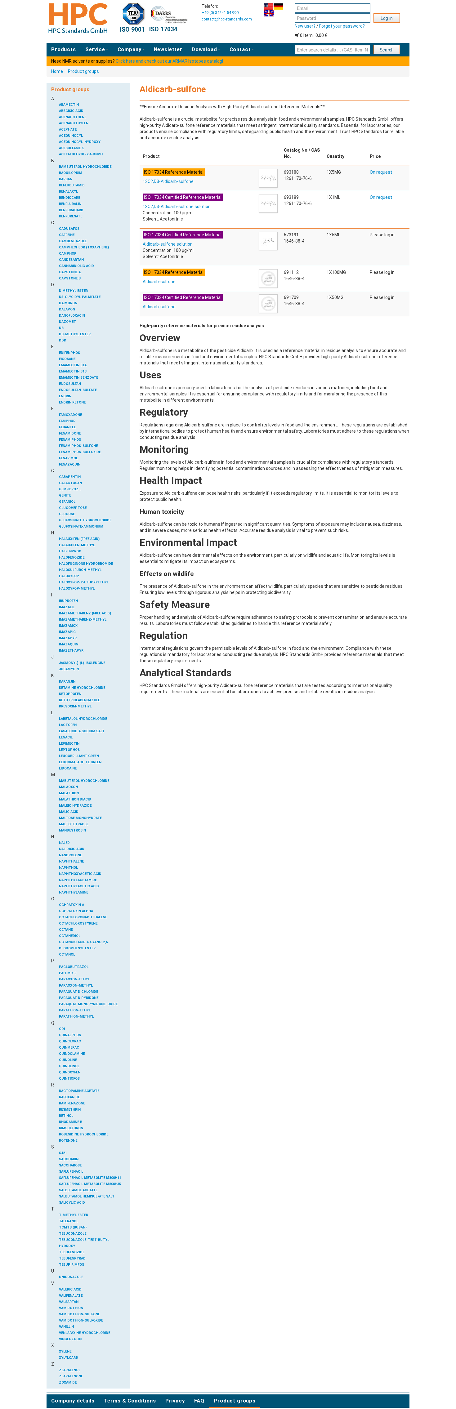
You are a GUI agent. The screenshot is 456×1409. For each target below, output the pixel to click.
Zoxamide (68, 1382)
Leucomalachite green (80, 762)
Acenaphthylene (74, 123)
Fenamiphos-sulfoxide (80, 452)
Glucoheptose (73, 508)
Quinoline (68, 1060)
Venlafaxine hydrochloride (84, 1333)
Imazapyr (68, 638)
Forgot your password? (342, 26)
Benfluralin (70, 204)
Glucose (67, 514)
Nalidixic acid (71, 849)
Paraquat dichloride (78, 992)
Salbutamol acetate (78, 1190)
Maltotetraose (73, 824)
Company (129, 49)
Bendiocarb (69, 198)
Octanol (67, 954)
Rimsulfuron (71, 1128)
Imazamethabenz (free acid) (85, 613)
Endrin (65, 396)
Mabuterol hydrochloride (84, 781)
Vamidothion (71, 1308)
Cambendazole (73, 241)
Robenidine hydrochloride (83, 1134)
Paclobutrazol (73, 967)
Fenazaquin (69, 464)
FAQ (199, 1401)
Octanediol (69, 936)
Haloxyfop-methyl (77, 588)
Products (63, 49)
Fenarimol (68, 458)
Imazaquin (68, 644)
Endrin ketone (72, 402)
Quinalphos (70, 1035)
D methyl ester (73, 291)
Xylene (65, 1351)
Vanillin (66, 1327)
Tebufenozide (71, 1252)
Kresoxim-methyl (75, 706)
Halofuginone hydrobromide (86, 564)
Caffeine (66, 235)
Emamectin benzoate (78, 378)
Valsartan (68, 1302)
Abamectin (69, 105)
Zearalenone (71, 1376)
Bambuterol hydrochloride (85, 167)
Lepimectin (69, 744)
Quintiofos (69, 1079)
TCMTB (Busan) (73, 1227)
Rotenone (68, 1141)
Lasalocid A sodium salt (82, 731)
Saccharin (68, 1159)
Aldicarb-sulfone (159, 281)
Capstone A (70, 272)
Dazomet (67, 322)
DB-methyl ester (75, 334)
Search (387, 50)
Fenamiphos (70, 440)
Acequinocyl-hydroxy (80, 142)
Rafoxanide (69, 1097)
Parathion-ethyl (75, 1010)
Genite (65, 495)
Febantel (67, 427)
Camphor (67, 254)
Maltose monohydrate (80, 818)
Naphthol (68, 868)
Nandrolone (70, 855)
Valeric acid (70, 1289)
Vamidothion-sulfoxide (81, 1320)
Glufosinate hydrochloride (85, 520)
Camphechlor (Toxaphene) (84, 247)
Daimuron (68, 303)
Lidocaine (68, 768)
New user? (305, 26)
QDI (62, 1029)
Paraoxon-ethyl (74, 979)
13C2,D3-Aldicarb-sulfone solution (177, 206)
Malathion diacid (75, 799)
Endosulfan (70, 384)
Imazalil (66, 607)
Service (95, 49)
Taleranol (68, 1221)
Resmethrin (70, 1110)
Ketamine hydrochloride (82, 688)
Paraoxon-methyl (76, 985)
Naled (64, 843)
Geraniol (67, 502)
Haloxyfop (69, 576)
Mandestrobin (72, 830)
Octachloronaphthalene (83, 917)
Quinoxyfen (69, 1072)
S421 (63, 1153)
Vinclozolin (70, 1339)
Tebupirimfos (71, 1265)
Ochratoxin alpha (76, 911)
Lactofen (68, 725)
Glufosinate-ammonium (81, 526)
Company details (73, 1401)
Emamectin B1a (73, 365)
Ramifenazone (72, 1103)
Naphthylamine (73, 892)
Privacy (175, 1401)
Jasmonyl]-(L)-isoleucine (82, 663)
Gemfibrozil (70, 489)
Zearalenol (69, 1370)
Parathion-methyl (76, 1016)
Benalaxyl (68, 192)
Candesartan (71, 260)
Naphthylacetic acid (79, 886)
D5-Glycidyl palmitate (80, 297)
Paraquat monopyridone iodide (88, 1004)
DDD (62, 340)
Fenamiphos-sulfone (78, 446)
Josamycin (69, 669)
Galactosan (70, 483)
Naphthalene (71, 861)
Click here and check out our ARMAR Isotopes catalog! (169, 61)
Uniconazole (71, 1277)
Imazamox (68, 626)
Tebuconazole (72, 1234)
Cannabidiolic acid (76, 266)
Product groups (83, 71)
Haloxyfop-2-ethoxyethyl (84, 582)
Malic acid (68, 812)
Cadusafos (69, 229)
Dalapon (67, 309)
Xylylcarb (68, 1358)
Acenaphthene (72, 117)
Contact (240, 49)
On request (381, 172)
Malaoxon (68, 787)
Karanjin (67, 682)
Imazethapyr (71, 651)
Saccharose (70, 1165)
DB (61, 328)
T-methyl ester (73, 1215)
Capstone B (70, 278)
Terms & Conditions (130, 1401)
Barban (65, 179)
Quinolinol (69, 1066)
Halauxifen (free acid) (79, 539)
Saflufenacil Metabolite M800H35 (90, 1184)
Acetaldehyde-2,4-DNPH (81, 154)
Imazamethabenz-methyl (82, 620)
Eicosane (67, 359)
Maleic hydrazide (75, 806)
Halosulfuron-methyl (80, 570)
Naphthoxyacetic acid (80, 874)
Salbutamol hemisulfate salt (86, 1196)
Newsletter (168, 49)
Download (204, 49)
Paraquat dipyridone (78, 998)
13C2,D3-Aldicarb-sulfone (168, 181)
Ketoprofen (70, 694)
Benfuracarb (71, 210)
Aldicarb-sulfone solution (168, 244)
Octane (66, 930)
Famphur (67, 421)
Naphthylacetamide (78, 880)
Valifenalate (71, 1296)
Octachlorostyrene (78, 923)
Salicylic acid (72, 1203)
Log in (387, 18)
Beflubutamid (72, 185)
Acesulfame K (71, 148)
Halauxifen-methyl (77, 545)
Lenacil (66, 737)
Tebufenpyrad (72, 1258)
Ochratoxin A (71, 905)
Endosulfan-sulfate (78, 390)
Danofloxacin (72, 316)
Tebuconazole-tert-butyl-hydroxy (85, 1243)
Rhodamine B (70, 1122)
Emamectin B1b (73, 371)
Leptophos (69, 750)
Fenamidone (70, 433)
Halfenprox (70, 551)
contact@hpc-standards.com (227, 19)
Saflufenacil (71, 1172)
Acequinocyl (71, 136)
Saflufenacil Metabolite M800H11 (90, 1178)
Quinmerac (69, 1048)
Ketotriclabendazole (79, 700)
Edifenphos (69, 353)
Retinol (66, 1116)
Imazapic (67, 632)
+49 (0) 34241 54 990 (220, 12)
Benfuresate (70, 216)
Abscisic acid (71, 111)
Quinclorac (70, 1041)
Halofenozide (71, 557)
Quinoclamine (72, 1054)
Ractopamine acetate (79, 1091)
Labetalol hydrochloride (83, 719)
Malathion (69, 793)
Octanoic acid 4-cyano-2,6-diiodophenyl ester (84, 945)
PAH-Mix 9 (67, 973)
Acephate (68, 129)
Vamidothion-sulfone (79, 1314)
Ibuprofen (68, 601)
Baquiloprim (70, 173)
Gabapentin (70, 477)
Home (57, 71)
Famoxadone (70, 415)
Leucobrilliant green (79, 756)
